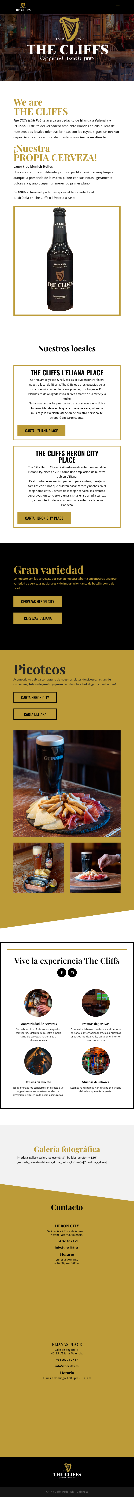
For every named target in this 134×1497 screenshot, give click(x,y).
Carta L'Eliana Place (41, 430)
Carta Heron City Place (44, 518)
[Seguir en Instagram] (72, 972)
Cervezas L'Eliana (38, 618)
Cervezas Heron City (37, 601)
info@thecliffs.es (67, 1247)
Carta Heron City (35, 697)
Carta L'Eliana (35, 714)
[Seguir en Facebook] (61, 972)
